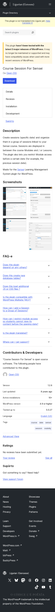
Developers (9, 531)
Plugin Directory (10, 13)
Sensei (20, 169)
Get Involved (35, 521)
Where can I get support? (16, 342)
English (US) (46, 416)
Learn (6, 521)
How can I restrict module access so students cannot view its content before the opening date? (20, 321)
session (38, 428)
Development (13, 113)
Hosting (7, 506)
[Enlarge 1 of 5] (22, 190)
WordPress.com (12, 545)
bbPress (8, 555)
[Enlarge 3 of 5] (22, 222)
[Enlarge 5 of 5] (48, 226)
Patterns (33, 511)
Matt (7, 550)
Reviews (10, 99)
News (6, 501)
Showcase (34, 496)
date (41, 423)
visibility (47, 428)
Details (9, 91)
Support (7, 526)
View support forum (13, 479)
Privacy (7, 511)
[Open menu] (50, 4)
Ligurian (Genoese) (19, 573)
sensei (48, 423)
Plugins (32, 506)
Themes (33, 501)
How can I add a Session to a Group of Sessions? (16, 309)
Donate (34, 531)
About (6, 496)
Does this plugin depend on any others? (15, 266)
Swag (33, 536)
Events (32, 526)
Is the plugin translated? (15, 333)
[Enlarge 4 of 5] (48, 190)
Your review (9, 457)
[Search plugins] (33, 32)
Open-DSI (11, 73)
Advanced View (11, 436)
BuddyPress (10, 560)
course (34, 423)
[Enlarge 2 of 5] (22, 206)
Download (10, 81)
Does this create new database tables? (14, 277)
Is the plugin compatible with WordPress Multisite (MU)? (17, 298)
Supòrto (10, 121)
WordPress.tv (11, 536)
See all (48, 457)
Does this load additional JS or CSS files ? (16, 287)
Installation (11, 106)
